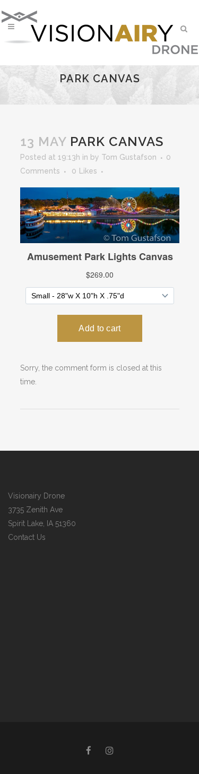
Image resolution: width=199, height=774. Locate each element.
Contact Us (27, 537)
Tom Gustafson (129, 157)
